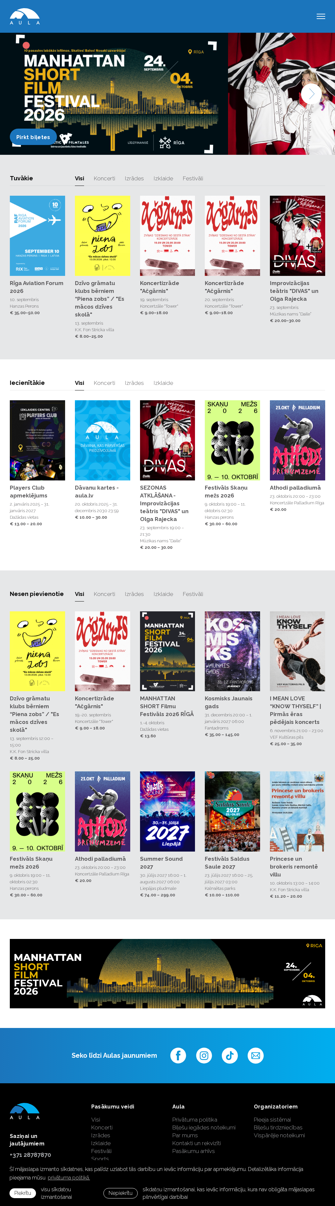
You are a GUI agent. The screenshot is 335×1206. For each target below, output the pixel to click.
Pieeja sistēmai (272, 1119)
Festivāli (193, 178)
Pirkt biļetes (55, 137)
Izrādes (134, 178)
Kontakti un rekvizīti (196, 1143)
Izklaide (163, 178)
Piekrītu (22, 1193)
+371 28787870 (30, 1154)
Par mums (185, 1135)
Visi (79, 178)
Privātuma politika (194, 1119)
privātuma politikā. (69, 1178)
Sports (100, 1159)
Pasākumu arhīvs (193, 1151)
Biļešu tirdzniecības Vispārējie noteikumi (279, 1131)
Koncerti (104, 178)
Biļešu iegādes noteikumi (204, 1127)
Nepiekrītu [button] (120, 1193)
